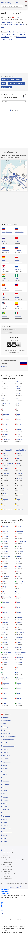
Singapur (5, 647)
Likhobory (5, 727)
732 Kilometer (18, 234)
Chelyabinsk (18, 250)
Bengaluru (6, 602)
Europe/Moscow (6, 22)
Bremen (5, 478)
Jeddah (19, 683)
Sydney (19, 647)
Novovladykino (7, 733)
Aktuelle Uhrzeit (6, 87)
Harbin (5, 662)
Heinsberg (8, 874)
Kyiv (6, 871)
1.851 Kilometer (5, 252)
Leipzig (19, 483)
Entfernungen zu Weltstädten (16, 83)
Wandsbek (20, 489)
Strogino (5, 774)
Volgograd (6, 414)
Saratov (19, 419)
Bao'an (19, 698)
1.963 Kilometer (5, 262)
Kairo (18, 576)
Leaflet (12, 190)
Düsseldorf (6, 468)
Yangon (5, 698)
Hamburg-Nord (7, 504)
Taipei (16, 288)
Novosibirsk (18, 269)
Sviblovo (5, 778)
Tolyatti (19, 424)
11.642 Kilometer (18, 318)
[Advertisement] (14, 56)
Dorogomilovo (6, 784)
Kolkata (19, 688)
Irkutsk (19, 434)
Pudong (19, 642)
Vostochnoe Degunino (9, 739)
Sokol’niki (5, 806)
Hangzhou (20, 586)
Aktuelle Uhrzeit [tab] (6, 326)
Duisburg (5, 489)
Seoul (4, 571)
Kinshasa (5, 536)
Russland (18, 17)
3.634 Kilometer (18, 271)
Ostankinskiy (6, 758)
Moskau (5, 803)
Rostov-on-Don (7, 404)
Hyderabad (6, 632)
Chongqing (20, 612)
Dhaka (19, 566)
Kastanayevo (6, 813)
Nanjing (5, 586)
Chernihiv (7, 869)
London (4, 269)
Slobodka (5, 742)
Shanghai (5, 526)
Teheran (17, 260)
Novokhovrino (6, 730)
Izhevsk (5, 429)
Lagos (16, 278)
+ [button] (25, 162)
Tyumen (5, 424)
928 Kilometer (5, 243)
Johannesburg (21, 581)
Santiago (19, 673)
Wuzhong (5, 622)
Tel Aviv (6, 857)
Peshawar (20, 678)
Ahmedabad (20, 637)
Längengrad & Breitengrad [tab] (9, 329)
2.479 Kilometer (18, 262)
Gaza (13, 859)
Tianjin (5, 561)
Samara (19, 398)
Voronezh (19, 409)
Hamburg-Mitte (7, 509)
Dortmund (6, 473)
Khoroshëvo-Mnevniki (8, 746)
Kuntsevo (5, 825)
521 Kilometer (5, 234)
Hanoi (18, 602)
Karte (3, 83)
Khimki (4, 793)
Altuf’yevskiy (6, 755)
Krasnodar (6, 419)
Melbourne (6, 657)
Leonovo (5, 790)
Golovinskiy (8, 24)
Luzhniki (5, 819)
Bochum (5, 494)
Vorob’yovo (6, 809)
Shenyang (20, 627)
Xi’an (4, 581)
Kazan (3, 241)
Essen (18, 468)
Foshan (5, 592)
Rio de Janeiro (21, 632)
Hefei (4, 667)
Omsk (4, 398)
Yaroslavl (19, 439)
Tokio (3, 297)
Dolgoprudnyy (6, 816)
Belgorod (7, 852)
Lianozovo (5, 771)
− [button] (25, 164)
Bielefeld (5, 499)
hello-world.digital (6, 913)
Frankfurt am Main (8, 463)
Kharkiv (6, 864)
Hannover (5, 483)
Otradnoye (5, 752)
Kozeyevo (5, 768)
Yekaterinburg (5, 250)
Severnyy (5, 797)
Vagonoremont (6, 762)
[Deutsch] (26, 1)
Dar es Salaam (7, 652)
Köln (18, 458)
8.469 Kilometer (5, 299)
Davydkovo (6, 822)
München (5, 458)
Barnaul (19, 429)
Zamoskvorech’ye (7, 832)
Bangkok (19, 662)
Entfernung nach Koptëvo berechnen (11, 79)
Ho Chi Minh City (21, 541)
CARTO (25, 190)
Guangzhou (20, 531)
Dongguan (6, 576)
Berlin (3, 260)
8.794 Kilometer (18, 299)
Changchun (6, 683)
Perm (18, 414)
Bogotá (17, 306)
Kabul (4, 703)
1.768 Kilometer (18, 243)
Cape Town (6, 678)
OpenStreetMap (17, 190)
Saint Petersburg (19, 232)
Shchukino (5, 749)
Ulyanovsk (6, 434)
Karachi (19, 556)
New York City (6, 306)
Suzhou (5, 637)
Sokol (3, 27)
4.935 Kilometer (5, 280)
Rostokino (5, 800)
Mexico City (18, 316)
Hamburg (19, 453)
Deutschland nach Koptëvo (15, 450)
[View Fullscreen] (26, 167)
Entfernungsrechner (10, 2)
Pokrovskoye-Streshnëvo (9, 736)
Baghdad (19, 617)
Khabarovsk (6, 439)
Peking (4, 288)
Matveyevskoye (7, 828)
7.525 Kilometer (18, 290)
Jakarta (17, 297)
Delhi (18, 561)
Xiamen (5, 693)
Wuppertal (20, 494)
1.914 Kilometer (18, 252)
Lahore (19, 546)
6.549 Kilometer (5, 290)
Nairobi (19, 703)
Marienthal (20, 509)
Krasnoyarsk (6, 409)
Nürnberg (19, 478)
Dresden (19, 473)
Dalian (19, 667)
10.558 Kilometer (19, 308)
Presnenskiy (6, 781)
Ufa (18, 404)
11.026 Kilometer (5, 318)
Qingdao (19, 622)
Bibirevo (5, 765)
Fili (3, 787)
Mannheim (20, 504)
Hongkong (6, 617)
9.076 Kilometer (5, 308)
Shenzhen (5, 531)
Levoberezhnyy (18, 24)
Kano (4, 673)
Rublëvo (5, 835)
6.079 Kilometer (18, 280)
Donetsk (7, 866)
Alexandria (20, 657)
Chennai (5, 688)
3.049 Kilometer (5, 271)
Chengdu (5, 546)
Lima (18, 607)
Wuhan (5, 566)
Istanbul (17, 241)
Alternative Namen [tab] (7, 332)
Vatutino (5, 838)
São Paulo (4, 316)
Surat (18, 693)
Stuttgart (19, 463)
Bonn (18, 499)
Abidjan (5, 642)
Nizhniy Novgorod (7, 232)
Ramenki (5, 841)
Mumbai (4, 278)
